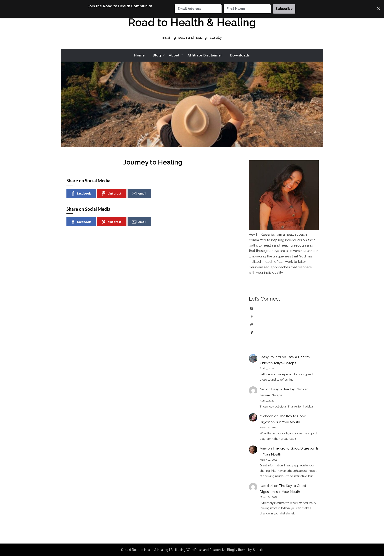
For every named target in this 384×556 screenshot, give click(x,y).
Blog (157, 55)
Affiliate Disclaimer (205, 55)
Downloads (240, 55)
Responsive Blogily (223, 550)
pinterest (115, 193)
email (142, 193)
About (174, 55)
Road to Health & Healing (192, 22)
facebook (84, 193)
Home (139, 55)
